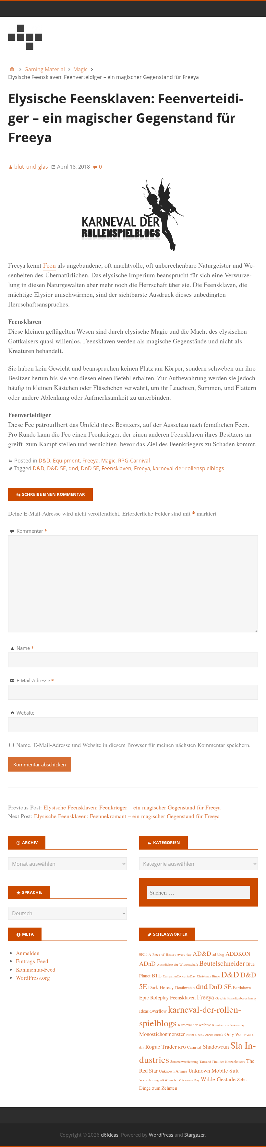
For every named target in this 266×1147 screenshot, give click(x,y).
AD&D (202, 953)
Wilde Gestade (218, 1079)
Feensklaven (116, 468)
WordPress (161, 1134)
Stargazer (194, 1134)
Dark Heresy (161, 987)
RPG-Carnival (134, 460)
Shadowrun (216, 1046)
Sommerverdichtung (184, 1061)
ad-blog (218, 954)
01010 (143, 954)
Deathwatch (185, 987)
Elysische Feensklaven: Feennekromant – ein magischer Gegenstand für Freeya (127, 816)
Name (25, 648)
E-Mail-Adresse (35, 680)
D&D (44, 460)
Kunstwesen (220, 1025)
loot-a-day (237, 1025)
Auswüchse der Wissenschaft (177, 964)
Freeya (90, 460)
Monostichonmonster (162, 1034)
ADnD (147, 963)
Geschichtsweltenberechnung (235, 998)
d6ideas (109, 1134)
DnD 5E (90, 468)
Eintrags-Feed (32, 961)
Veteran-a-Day (189, 1080)
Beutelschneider (222, 963)
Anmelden (28, 953)
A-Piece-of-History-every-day (170, 954)
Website (25, 712)
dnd (73, 468)
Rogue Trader (161, 1046)
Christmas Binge (208, 976)
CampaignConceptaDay (179, 976)
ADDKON (237, 953)
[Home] (12, 69)
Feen (49, 265)
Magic (108, 460)
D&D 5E (56, 468)
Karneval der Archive (194, 1024)
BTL (157, 975)
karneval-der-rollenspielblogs (188, 468)
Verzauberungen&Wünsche (158, 1080)
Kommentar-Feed (35, 969)
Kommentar (32, 531)
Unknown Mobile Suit (213, 1070)
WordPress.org (33, 977)
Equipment (66, 460)
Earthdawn (242, 987)
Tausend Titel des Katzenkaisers (222, 1061)
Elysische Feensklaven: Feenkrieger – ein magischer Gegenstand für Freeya (132, 807)
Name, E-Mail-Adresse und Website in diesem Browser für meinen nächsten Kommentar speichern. (133, 745)
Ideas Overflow (153, 1011)
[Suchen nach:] (198, 892)
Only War (233, 1034)
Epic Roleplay (154, 997)
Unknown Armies (173, 1071)
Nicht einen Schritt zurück (204, 1034)
